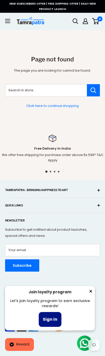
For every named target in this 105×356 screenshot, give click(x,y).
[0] (96, 21)
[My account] (85, 21)
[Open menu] (7, 21)
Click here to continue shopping (52, 105)
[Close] (91, 292)
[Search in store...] (93, 90)
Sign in (50, 319)
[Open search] (75, 21)
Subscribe (22, 265)
